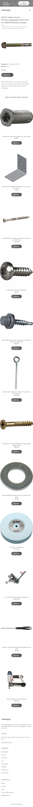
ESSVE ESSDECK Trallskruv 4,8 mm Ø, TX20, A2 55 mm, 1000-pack (16, 239)
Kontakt (3, 786)
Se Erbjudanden (23, 3)
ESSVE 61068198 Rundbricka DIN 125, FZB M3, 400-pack (16, 496)
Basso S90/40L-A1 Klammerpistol (16, 699)
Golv (2, 761)
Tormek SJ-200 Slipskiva (16, 547)
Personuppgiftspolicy (7, 792)
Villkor (3, 789)
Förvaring (4, 758)
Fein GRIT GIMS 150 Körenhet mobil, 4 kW (16, 597)
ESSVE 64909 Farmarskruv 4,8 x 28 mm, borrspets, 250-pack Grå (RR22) (16, 341)
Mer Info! (7, 75)
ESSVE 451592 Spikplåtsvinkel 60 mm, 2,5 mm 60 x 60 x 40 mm (16, 187)
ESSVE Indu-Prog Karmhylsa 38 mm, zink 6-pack (17, 136)
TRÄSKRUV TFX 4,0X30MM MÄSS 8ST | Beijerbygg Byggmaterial (16, 444)
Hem (2, 25)
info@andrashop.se (6, 742)
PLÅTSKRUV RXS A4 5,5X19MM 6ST (16, 290)
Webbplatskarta (5, 795)
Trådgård (3, 767)
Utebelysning (4, 770)
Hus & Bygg (4, 764)
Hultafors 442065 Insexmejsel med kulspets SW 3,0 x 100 (16, 648)
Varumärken (11, 64)
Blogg (3, 783)
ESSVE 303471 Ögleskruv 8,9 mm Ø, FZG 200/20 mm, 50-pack (16, 392)
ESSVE (17, 64)
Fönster (3, 755)
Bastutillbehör (5, 752)
